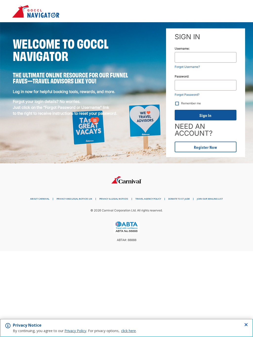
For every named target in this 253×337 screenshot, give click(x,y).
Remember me (191, 103)
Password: (182, 76)
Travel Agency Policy (148, 198)
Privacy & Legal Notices (113, 198)
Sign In (205, 115)
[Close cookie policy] (246, 325)
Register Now (205, 147)
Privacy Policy (75, 330)
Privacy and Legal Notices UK (74, 198)
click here (128, 330)
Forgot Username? (187, 67)
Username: (182, 48)
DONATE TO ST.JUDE (179, 198)
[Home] (126, 178)
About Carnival (39, 198)
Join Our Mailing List (210, 198)
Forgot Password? (187, 94)
